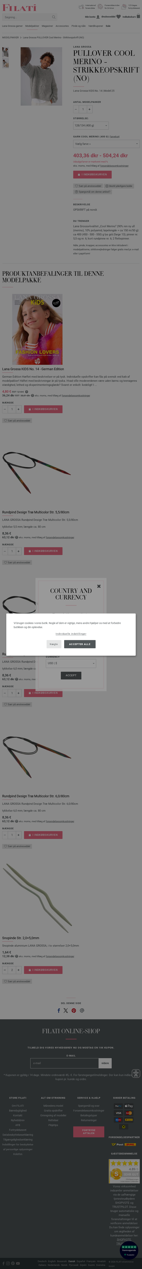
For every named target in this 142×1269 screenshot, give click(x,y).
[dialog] (71, 634)
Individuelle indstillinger (71, 633)
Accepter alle (79, 644)
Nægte (54, 644)
